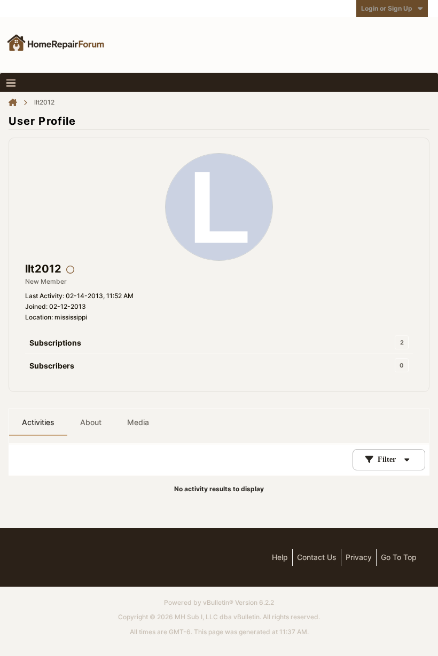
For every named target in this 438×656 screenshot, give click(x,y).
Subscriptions (55, 342)
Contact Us (317, 557)
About (90, 422)
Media (138, 422)
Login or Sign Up (386, 8)
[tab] (38, 422)
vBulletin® (218, 602)
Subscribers (51, 365)
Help (280, 557)
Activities (38, 422)
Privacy (359, 557)
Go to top (399, 557)
